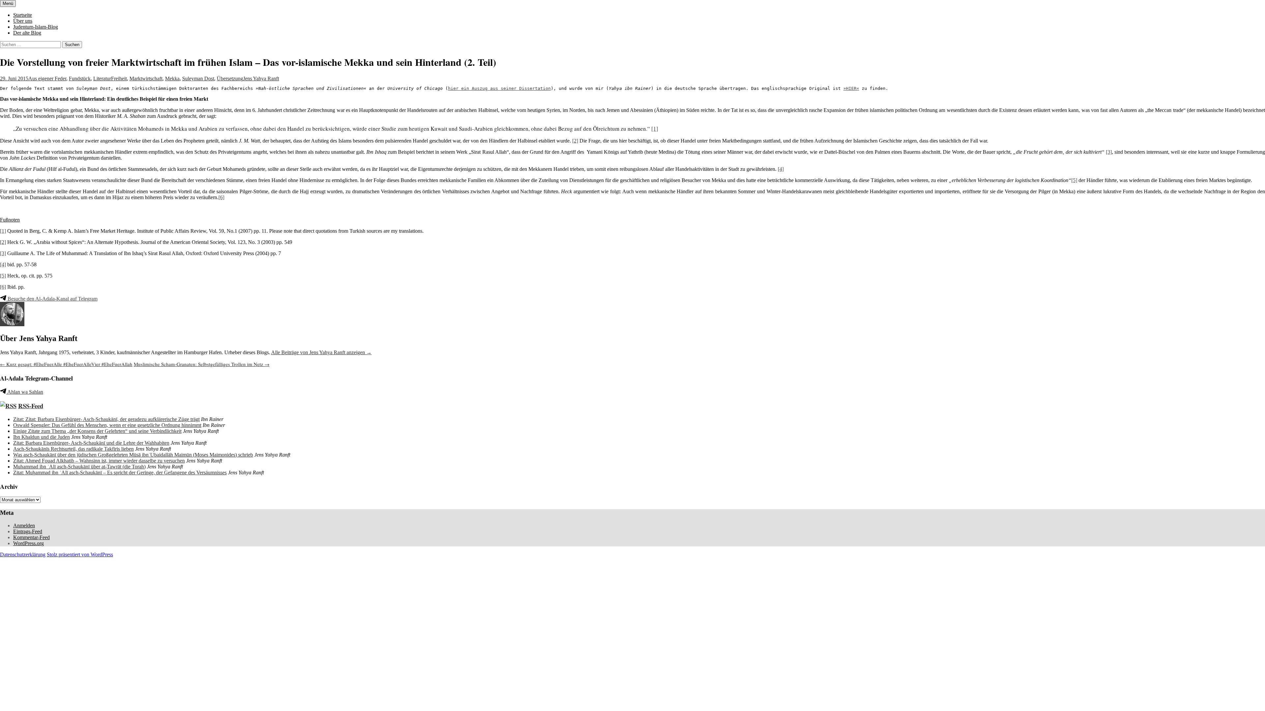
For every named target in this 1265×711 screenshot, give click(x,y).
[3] (1109, 152)
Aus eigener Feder (47, 78)
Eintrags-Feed (27, 531)
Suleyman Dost (198, 78)
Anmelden (24, 525)
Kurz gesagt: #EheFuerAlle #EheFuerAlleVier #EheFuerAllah (66, 364)
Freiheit (119, 78)
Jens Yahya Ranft (261, 78)
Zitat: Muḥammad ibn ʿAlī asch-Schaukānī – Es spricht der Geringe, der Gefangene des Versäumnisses (120, 472)
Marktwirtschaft (145, 78)
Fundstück (80, 78)
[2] (575, 141)
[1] (654, 128)
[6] (221, 197)
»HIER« (851, 88)
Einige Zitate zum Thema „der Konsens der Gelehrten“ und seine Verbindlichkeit (97, 431)
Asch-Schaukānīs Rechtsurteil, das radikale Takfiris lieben (73, 449)
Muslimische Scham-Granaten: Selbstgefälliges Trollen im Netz (201, 364)
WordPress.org (28, 543)
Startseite (22, 15)
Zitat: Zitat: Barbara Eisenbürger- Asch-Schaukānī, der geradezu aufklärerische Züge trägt (106, 419)
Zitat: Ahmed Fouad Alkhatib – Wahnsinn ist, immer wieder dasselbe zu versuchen (99, 460)
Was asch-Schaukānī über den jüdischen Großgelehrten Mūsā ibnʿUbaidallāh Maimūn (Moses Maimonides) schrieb (133, 455)
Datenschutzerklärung (22, 554)
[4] (781, 169)
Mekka (172, 78)
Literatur (102, 78)
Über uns (22, 21)
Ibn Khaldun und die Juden (41, 437)
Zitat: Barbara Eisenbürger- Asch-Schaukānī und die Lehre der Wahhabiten (91, 443)
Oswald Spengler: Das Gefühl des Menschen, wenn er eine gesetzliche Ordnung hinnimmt (107, 425)
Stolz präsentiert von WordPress (80, 554)
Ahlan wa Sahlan (24, 392)
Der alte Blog (27, 33)
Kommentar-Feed (31, 537)
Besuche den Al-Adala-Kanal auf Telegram (52, 299)
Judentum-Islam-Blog (35, 27)
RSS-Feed (30, 405)
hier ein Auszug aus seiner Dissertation (499, 88)
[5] (1074, 180)
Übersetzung (230, 78)
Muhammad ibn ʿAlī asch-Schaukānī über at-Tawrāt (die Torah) (79, 466)
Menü (8, 3)
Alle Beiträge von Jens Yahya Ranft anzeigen (321, 352)
